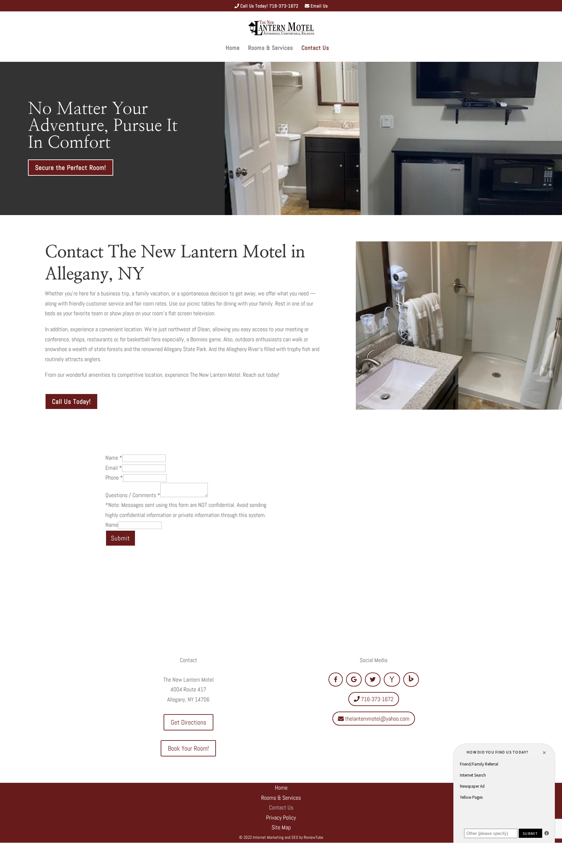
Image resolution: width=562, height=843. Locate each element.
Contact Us (315, 48)
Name (113, 457)
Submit (120, 538)
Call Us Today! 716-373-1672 (269, 6)
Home (233, 48)
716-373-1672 (377, 699)
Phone (114, 477)
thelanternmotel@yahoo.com (376, 718)
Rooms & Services (270, 48)
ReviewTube (313, 837)
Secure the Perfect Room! (70, 167)
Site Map (281, 827)
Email (113, 467)
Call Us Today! (71, 401)
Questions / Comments (132, 495)
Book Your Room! (188, 748)
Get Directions (188, 722)
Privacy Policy (281, 817)
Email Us (318, 6)
